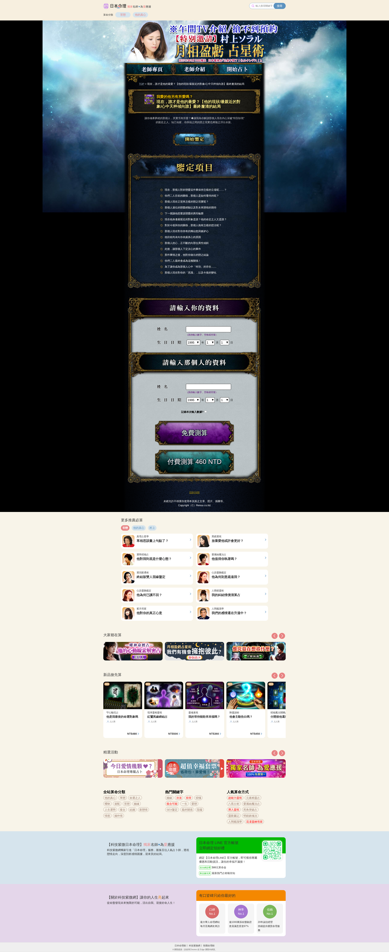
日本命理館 (180, 945)
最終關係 (187, 809)
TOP (141, 84)
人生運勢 (110, 809)
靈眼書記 (233, 815)
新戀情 (143, 809)
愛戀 (194, 803)
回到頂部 (194, 492)
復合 (122, 809)
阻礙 (199, 809)
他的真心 (140, 14)
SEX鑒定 (172, 809)
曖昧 (107, 803)
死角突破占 (250, 809)
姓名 (170, 329)
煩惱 (198, 797)
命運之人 (135, 797)
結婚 (132, 809)
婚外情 (118, 815)
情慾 (107, 815)
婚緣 (169, 797)
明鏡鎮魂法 (250, 815)
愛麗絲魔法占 (251, 803)
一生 (184, 803)
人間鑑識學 (235, 821)
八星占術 (233, 803)
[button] (275, 753)
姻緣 (136, 803)
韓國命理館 (209, 945)
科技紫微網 (194, 945)
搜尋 (279, 5)
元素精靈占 (253, 797)
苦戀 (123, 14)
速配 (117, 803)
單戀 (122, 797)
